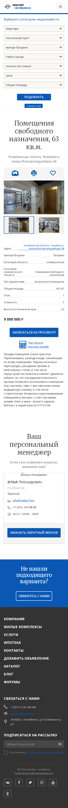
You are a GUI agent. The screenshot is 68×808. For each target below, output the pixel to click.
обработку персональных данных (45, 752)
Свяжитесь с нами (34, 596)
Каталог (12, 666)
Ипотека (12, 642)
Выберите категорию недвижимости (31, 19)
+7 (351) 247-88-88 (24, 507)
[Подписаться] (60, 744)
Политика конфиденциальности (34, 773)
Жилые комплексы (23, 627)
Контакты (14, 650)
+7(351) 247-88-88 (23, 707)
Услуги (11, 634)
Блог (8, 674)
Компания (14, 619)
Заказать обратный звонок (34, 533)
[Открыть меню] (60, 6)
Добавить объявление (26, 658)
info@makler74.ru (23, 500)
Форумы (12, 682)
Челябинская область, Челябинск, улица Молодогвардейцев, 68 (44, 247)
